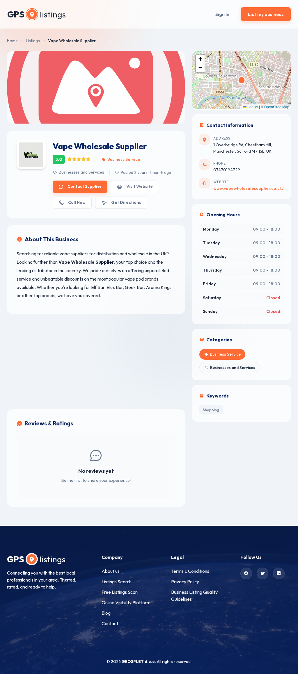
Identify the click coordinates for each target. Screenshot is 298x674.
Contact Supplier (85, 186)
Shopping (211, 409)
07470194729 (226, 169)
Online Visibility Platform (126, 602)
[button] (200, 59)
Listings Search (117, 581)
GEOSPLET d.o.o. (139, 661)
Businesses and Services (81, 172)
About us (111, 571)
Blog (106, 613)
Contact (110, 623)
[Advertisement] (96, 361)
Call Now (77, 202)
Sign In (222, 14)
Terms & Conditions (190, 571)
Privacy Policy (185, 581)
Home (12, 40)
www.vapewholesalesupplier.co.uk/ (248, 188)
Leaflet (252, 106)
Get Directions (126, 202)
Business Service (123, 159)
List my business (266, 14)
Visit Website (139, 186)
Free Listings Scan (120, 592)
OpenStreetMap (276, 106)
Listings (33, 40)
